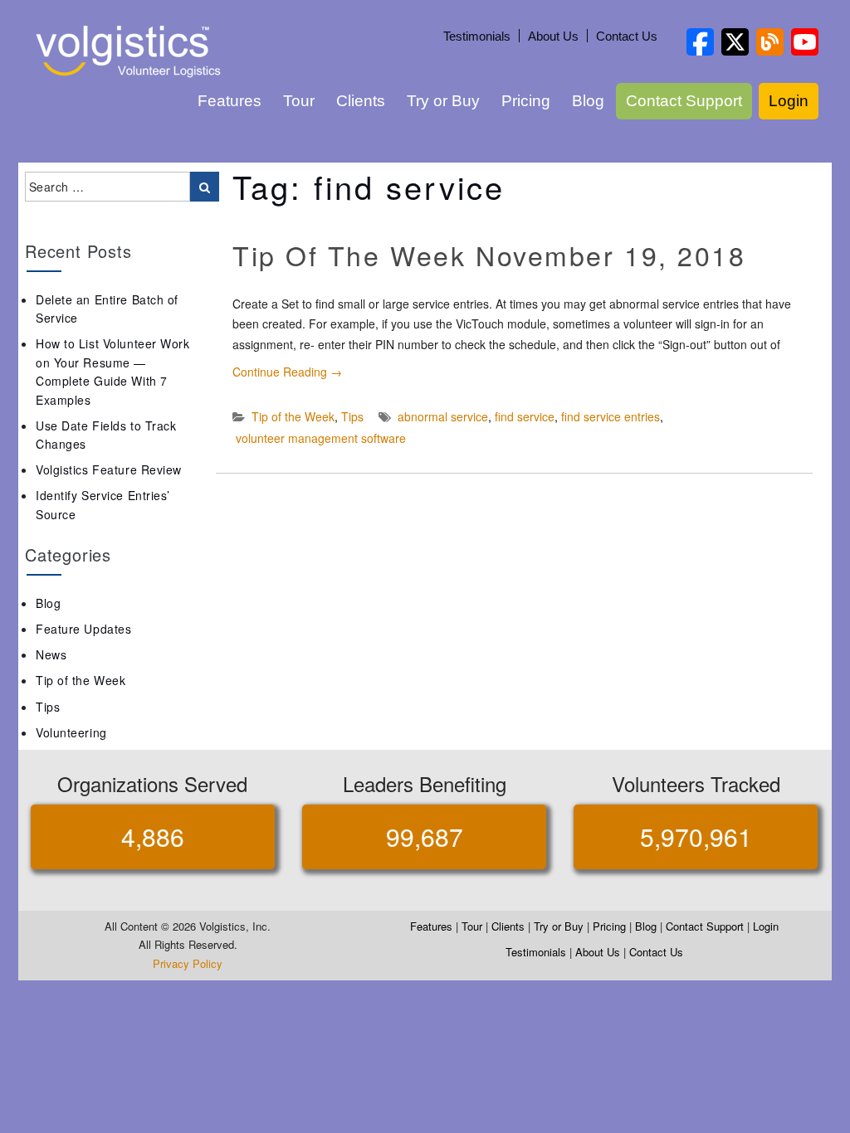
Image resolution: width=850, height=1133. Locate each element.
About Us (553, 36)
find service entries (610, 416)
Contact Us (626, 36)
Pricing (525, 100)
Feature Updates (83, 628)
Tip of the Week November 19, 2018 (488, 255)
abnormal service (443, 416)
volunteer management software (321, 438)
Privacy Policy (187, 963)
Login (788, 100)
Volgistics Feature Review (109, 469)
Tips (352, 416)
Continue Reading (287, 371)
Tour (299, 100)
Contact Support (684, 100)
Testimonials (476, 36)
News (51, 654)
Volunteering (71, 732)
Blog (588, 100)
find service (524, 416)
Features (229, 100)
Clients (360, 100)
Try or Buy (443, 100)
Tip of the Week (293, 416)
